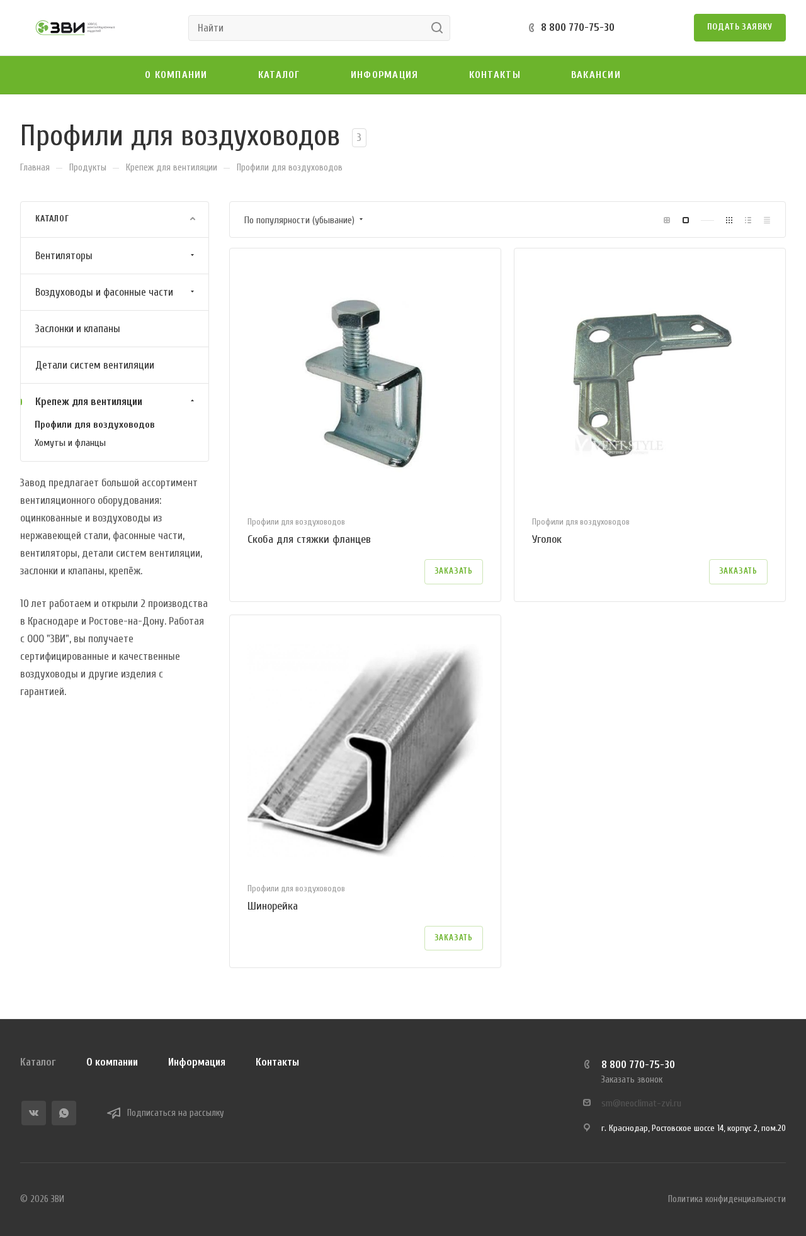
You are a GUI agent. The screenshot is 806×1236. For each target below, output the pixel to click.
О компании (112, 1062)
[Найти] (440, 28)
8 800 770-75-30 (578, 27)
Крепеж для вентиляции (88, 401)
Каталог (38, 1062)
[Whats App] (64, 1113)
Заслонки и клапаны (77, 328)
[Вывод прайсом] (767, 220)
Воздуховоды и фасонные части (104, 292)
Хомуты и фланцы (70, 442)
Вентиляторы (64, 255)
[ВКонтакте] (33, 1113)
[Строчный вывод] (748, 220)
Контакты (277, 1062)
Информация (196, 1062)
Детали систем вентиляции (94, 364)
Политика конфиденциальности (727, 1199)
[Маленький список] (666, 220)
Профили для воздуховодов (95, 424)
